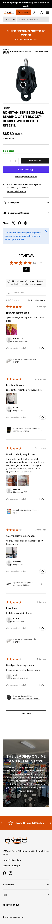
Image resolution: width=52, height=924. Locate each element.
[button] (41, 13)
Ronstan (6, 108)
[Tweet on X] (13, 223)
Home (5, 49)
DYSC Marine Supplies (16, 917)
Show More (27, 472)
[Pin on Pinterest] (25, 223)
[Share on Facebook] (19, 223)
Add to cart (35, 160)
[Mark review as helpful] (42, 348)
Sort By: (31, 300)
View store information (16, 191)
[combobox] (26, 19)
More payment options (26, 176)
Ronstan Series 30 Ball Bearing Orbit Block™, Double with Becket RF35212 (25, 52)
